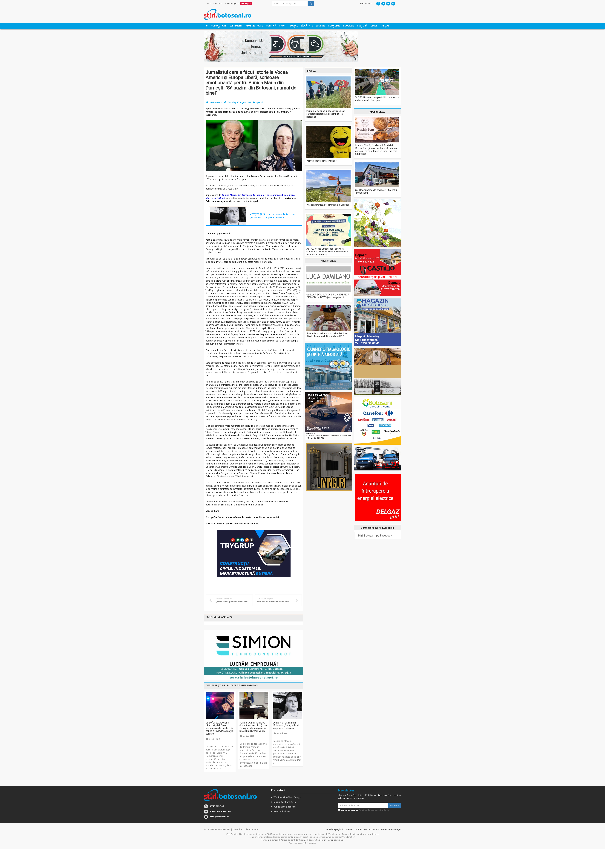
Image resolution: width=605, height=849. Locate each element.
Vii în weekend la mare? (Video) (321, 161)
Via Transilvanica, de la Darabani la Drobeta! (327, 205)
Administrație (254, 25)
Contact (349, 829)
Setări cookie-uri (335, 839)
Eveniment (236, 25)
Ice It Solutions (282, 811)
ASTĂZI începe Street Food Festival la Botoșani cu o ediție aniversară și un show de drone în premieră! (327, 252)
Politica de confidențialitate (374, 809)
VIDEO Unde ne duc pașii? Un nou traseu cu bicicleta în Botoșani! (377, 99)
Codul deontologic (391, 829)
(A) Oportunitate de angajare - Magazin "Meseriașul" (376, 191)
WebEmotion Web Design (287, 797)
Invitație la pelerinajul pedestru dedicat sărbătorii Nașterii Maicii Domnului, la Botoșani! (325, 114)
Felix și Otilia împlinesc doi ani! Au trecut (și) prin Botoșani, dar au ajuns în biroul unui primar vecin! (253, 726)
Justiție (320, 25)
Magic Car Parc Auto (285, 801)
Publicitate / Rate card (367, 829)
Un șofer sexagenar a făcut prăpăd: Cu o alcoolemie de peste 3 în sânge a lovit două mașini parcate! (219, 728)
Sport (283, 25)
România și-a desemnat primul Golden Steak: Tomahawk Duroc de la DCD (327, 335)
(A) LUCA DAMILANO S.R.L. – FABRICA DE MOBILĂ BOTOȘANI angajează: (327, 296)
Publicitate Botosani (285, 806)
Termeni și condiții (270, 839)
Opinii (374, 25)
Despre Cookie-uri (317, 839)
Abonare (394, 805)
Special (259, 102)
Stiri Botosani (215, 102)
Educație (348, 25)
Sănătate (307, 25)
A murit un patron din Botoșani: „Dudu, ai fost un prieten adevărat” (286, 725)
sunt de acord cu (364, 809)
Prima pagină (335, 829)
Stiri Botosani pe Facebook (375, 535)
